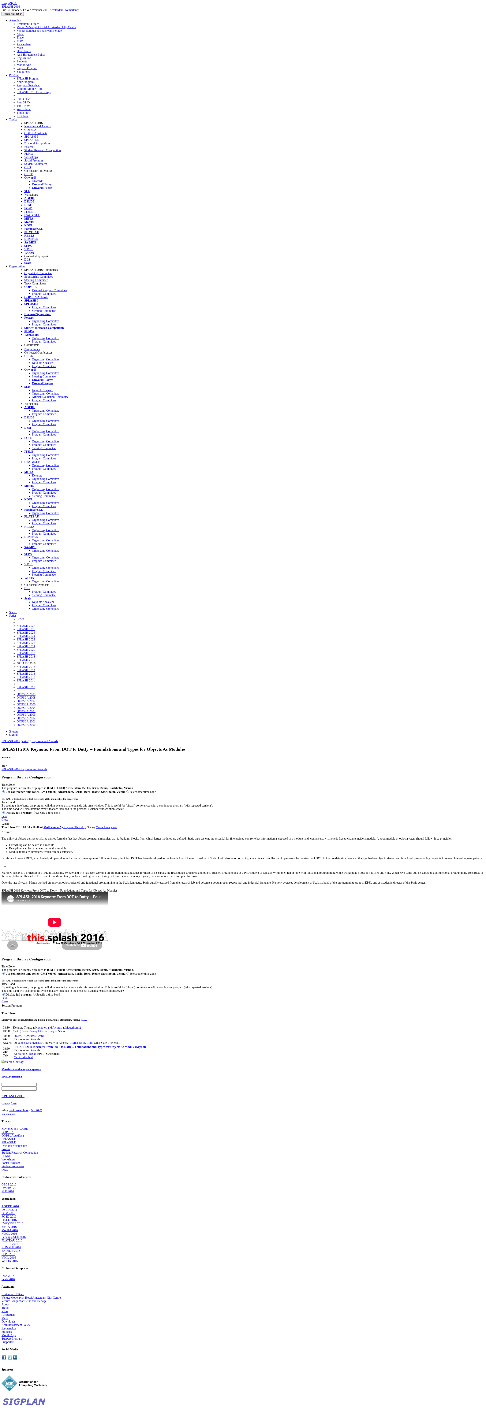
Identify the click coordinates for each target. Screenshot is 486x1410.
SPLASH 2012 (26, 677)
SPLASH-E (31, 140)
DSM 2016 (8, 1213)
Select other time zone (142, 791)
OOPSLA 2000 (26, 724)
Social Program (33, 160)
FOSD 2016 (9, 1216)
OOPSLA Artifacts (35, 133)
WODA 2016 (10, 1261)
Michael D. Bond (82, 1042)
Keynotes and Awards (37, 126)
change (83, 1020)
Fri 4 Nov (22, 116)
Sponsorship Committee (38, 276)
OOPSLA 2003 (26, 714)
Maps (20, 47)
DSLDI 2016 (9, 1209)
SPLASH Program (28, 78)
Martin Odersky (26, 1053)
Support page (8, 1113)
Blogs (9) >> (9, 3)
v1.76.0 (36, 1110)
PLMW (28, 153)
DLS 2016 (8, 1275)
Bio (4, 866)
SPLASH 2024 (26, 636)
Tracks (13, 119)
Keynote (37, 475)
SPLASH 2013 (26, 673)
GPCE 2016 (9, 1184)
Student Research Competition (42, 150)
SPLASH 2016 (11, 741)
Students (22, 61)
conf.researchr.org (19, 1110)
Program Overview (28, 85)
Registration (24, 58)
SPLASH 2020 (26, 649)
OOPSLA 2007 (26, 701)
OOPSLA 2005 (26, 707)
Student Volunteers (35, 163)
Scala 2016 (8, 1279)
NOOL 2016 (9, 1233)
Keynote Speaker (42, 362)
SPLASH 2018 (26, 656)
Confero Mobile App (29, 88)
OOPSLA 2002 (26, 718)
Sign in (13, 731)
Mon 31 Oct (24, 102)
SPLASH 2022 (26, 642)
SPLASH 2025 (26, 632)
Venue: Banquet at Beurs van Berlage (39, 30)
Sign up (13, 734)
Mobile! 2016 (10, 1230)
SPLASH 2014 (26, 670)
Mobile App (24, 64)
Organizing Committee (38, 273)
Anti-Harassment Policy (31, 54)
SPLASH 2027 (26, 625)
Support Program (27, 68)
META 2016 (9, 1226)
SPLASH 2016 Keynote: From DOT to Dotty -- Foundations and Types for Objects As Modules (59, 890)
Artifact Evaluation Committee (50, 397)
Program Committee (44, 293)
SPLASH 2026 (26, 629)
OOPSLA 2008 (26, 697)
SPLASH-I (31, 136)
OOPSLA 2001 (26, 721)
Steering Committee (36, 280)
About (20, 34)
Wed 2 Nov (24, 109)
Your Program (25, 81)
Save (4, 816)
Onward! (37, 181)
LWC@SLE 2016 (12, 1223)
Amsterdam (24, 44)
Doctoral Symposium (37, 143)
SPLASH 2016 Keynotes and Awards (24, 769)
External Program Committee (49, 290)
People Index (32, 349)
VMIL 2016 (9, 1257)
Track (5, 765)
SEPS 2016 (8, 1254)
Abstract (7, 832)
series (25, 741)
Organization (17, 266)
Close (5, 819)
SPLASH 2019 (26, 653)
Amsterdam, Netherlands (64, 10)
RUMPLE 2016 (11, 1247)
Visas (20, 41)
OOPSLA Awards (29, 1035)
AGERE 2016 (10, 1206)
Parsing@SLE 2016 (14, 1237)
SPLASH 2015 (26, 666)
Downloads (24, 51)
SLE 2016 (8, 1191)
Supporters (23, 71)
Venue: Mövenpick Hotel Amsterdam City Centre (46, 27)
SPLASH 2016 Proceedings (33, 92)
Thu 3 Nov (23, 112)
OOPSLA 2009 (26, 694)
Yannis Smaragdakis (106, 827)
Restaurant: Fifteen (28, 23)
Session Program (12, 1005)
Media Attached (23, 1057)
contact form (9, 1103)
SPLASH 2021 (26, 646)
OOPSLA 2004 (26, 711)
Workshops (31, 157)
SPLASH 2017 (26, 660)
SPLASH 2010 (26, 687)
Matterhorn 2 (52, 827)
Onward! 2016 (10, 1187)
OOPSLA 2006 (26, 704)
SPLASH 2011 (26, 680)
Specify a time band (48, 812)
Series (20, 619)
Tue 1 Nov (23, 105)
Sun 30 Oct (23, 99)
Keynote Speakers (43, 601)
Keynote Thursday (74, 827)
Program (14, 75)
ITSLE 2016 (9, 1220)
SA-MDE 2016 (11, 1250)
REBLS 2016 (10, 1243)
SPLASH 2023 (26, 639)
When (5, 823)
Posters (28, 146)
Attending (15, 20)
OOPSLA (30, 129)
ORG (27, 167)
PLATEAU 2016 (12, 1240)
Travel (20, 37)
